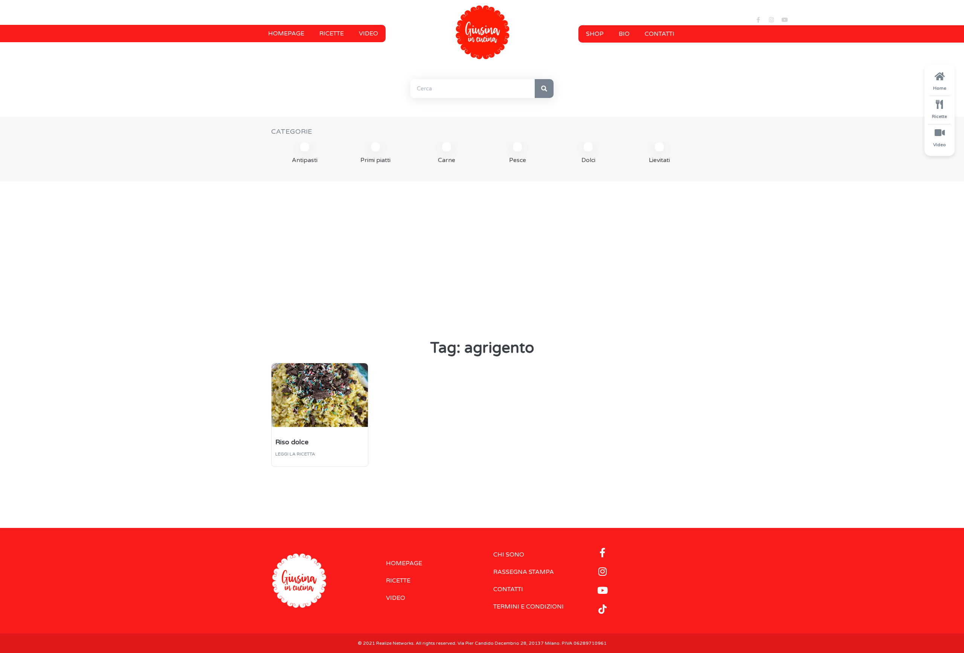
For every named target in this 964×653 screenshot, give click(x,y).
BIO (624, 34)
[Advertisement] (482, 245)
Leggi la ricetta (295, 454)
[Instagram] (771, 19)
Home (939, 88)
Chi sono (508, 554)
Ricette (331, 33)
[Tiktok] (602, 608)
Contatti (659, 34)
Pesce (517, 160)
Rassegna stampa (523, 572)
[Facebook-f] (758, 19)
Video (368, 33)
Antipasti (304, 160)
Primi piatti (375, 160)
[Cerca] (544, 88)
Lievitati (659, 160)
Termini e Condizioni (528, 606)
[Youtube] (784, 19)
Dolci (588, 160)
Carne (446, 160)
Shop (595, 34)
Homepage (286, 33)
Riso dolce (291, 442)
